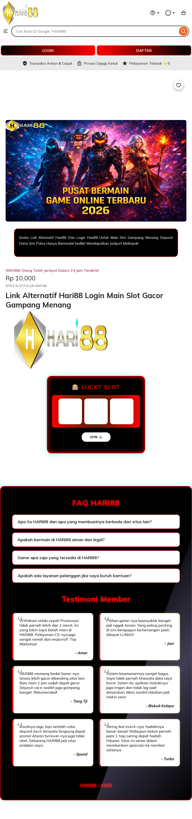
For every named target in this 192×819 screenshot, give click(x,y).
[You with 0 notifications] (170, 12)
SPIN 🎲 (96, 437)
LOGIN (48, 50)
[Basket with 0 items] (183, 12)
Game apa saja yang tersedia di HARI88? (58, 557)
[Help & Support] (154, 12)
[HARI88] (20, 23)
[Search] (183, 31)
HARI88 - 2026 (96, 785)
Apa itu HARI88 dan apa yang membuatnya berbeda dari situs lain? (85, 521)
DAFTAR (144, 50)
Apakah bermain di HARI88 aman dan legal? (61, 539)
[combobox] (94, 31)
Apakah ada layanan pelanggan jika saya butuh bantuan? (75, 575)
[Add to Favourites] (179, 85)
